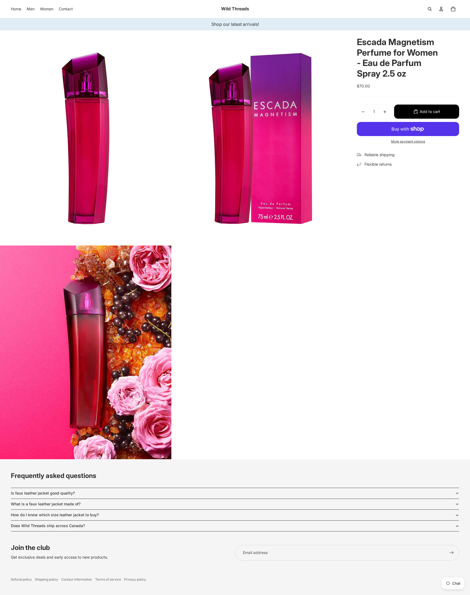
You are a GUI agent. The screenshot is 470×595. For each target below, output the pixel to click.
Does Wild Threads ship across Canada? (48, 525)
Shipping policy (46, 579)
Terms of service (108, 579)
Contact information (76, 579)
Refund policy (21, 579)
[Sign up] (451, 552)
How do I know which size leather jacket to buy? (55, 514)
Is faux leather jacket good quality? (43, 493)
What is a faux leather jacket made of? (46, 504)
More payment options (408, 141)
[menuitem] (16, 9)
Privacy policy (135, 579)
